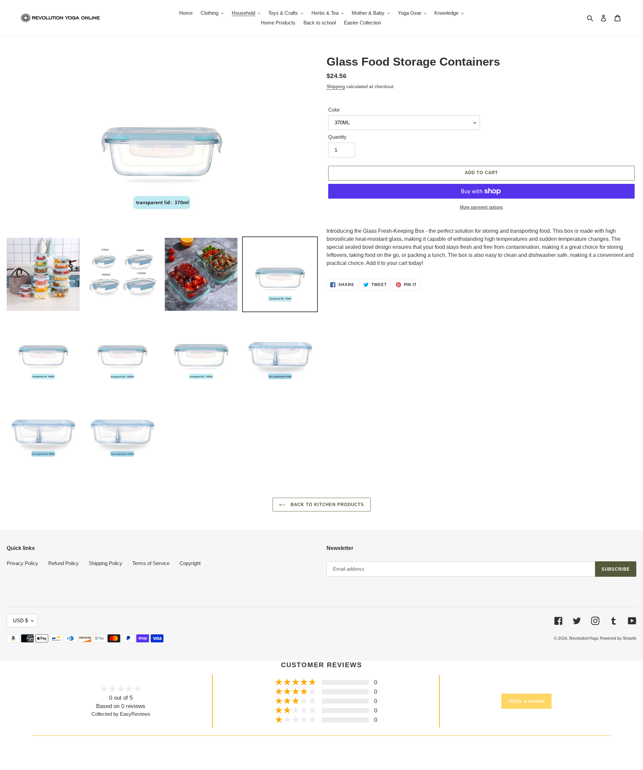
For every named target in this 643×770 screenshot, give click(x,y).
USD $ (20, 620)
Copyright (190, 563)
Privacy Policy (22, 563)
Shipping (336, 86)
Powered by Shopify (618, 638)
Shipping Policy (105, 563)
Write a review (526, 701)
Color (334, 110)
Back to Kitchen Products (326, 504)
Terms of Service (150, 563)
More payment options (481, 207)
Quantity (337, 137)
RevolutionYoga (583, 638)
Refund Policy (63, 563)
